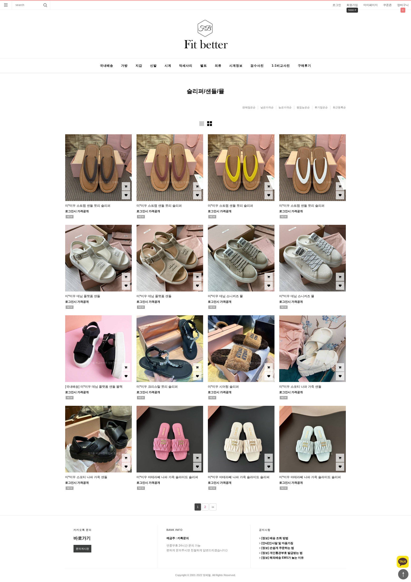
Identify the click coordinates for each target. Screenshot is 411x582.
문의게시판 (82, 548)
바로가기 (82, 538)
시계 (168, 65)
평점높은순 (303, 107)
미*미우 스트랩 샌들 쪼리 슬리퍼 (87, 205)
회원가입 (352, 5)
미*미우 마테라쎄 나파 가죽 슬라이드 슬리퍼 (167, 477)
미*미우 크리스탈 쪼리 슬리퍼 (157, 386)
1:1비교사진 (281, 65)
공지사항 (264, 529)
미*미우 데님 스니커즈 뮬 (225, 296)
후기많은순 (321, 107)
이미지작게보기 (209, 123)
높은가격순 (285, 107)
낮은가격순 (267, 107)
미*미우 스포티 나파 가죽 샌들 (300, 386)
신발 (153, 65)
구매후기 (304, 65)
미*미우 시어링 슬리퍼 (223, 386)
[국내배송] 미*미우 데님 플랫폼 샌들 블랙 (93, 386)
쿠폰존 (387, 5)
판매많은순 (248, 107)
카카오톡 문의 (82, 529)
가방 (124, 65)
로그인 (337, 5)
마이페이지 (370, 5)
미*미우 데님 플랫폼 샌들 (82, 296)
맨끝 (212, 507)
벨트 (203, 65)
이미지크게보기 (201, 123)
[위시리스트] (126, 195)
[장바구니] (126, 186)
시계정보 (236, 65)
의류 (218, 65)
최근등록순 (339, 107)
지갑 (139, 65)
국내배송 (106, 65)
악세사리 (185, 65)
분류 (6, 5)
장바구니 (403, 5)
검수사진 (257, 65)
